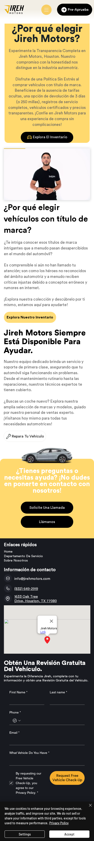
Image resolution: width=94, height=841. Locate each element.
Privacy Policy (59, 823)
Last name (58, 692)
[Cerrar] (87, 807)
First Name (18, 692)
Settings (25, 834)
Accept (69, 834)
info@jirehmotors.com (32, 579)
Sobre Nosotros (16, 560)
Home (8, 551)
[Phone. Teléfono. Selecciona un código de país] (16, 720)
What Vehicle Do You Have (29, 753)
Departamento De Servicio (23, 556)
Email (14, 732)
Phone (15, 712)
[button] (82, 195)
